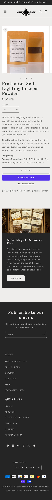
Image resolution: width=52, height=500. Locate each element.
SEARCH (8, 406)
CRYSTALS (10, 373)
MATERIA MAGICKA (13, 435)
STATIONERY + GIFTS (14, 390)
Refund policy (44, 486)
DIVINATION (10, 379)
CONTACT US (11, 423)
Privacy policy (11, 490)
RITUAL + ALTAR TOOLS (16, 361)
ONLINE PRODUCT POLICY (17, 418)
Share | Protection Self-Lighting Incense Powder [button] (26, 191)
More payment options (26, 184)
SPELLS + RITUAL (13, 367)
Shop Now (16, 278)
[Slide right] (31, 78)
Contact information (41, 490)
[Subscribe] (44, 335)
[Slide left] (20, 78)
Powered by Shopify (29, 486)
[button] (5, 11)
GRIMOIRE (9, 429)
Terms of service (25, 490)
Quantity (5, 104)
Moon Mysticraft (15, 486)
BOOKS (8, 384)
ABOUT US (10, 412)
